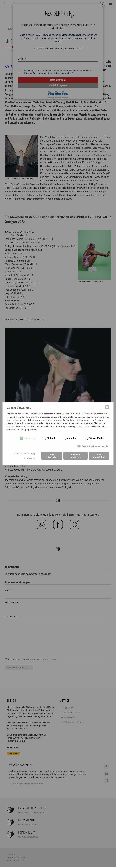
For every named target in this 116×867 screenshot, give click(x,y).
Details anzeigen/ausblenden (95, 446)
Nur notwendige (52, 455)
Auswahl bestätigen (75, 455)
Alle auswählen (99, 455)
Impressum (29, 458)
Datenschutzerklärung (24, 453)
